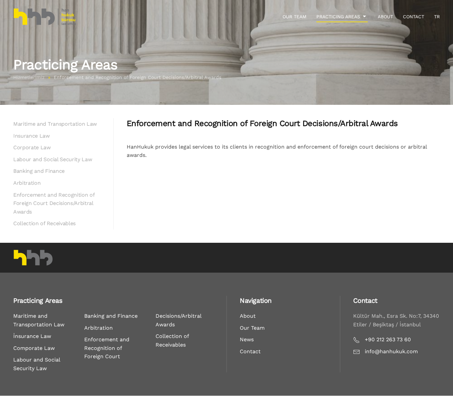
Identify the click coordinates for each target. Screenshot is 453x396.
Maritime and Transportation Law (55, 124)
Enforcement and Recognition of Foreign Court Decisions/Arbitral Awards (53, 203)
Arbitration (26, 183)
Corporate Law (32, 147)
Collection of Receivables (44, 223)
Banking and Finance (39, 171)
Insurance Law (31, 136)
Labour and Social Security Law (52, 159)
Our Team (294, 16)
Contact (413, 16)
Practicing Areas (338, 16)
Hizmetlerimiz (28, 77)
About (385, 16)
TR (437, 16)
